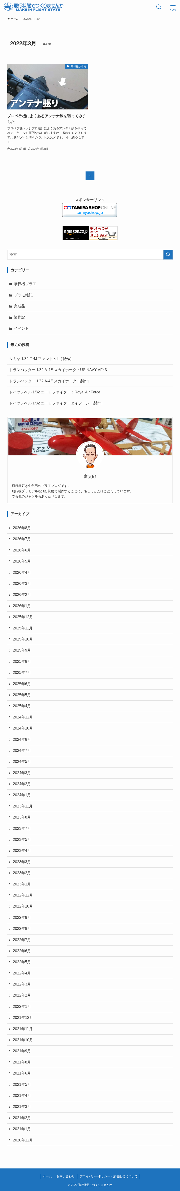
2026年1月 (22, 606)
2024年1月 (22, 795)
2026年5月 (22, 561)
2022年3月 (22, 984)
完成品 (19, 306)
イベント (21, 328)
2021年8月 (22, 1062)
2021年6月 (22, 1073)
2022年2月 (22, 995)
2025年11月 (23, 628)
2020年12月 (23, 1140)
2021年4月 (22, 1096)
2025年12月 (23, 617)
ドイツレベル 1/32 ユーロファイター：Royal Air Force (54, 392)
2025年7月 (22, 673)
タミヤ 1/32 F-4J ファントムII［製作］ (41, 359)
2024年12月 (23, 717)
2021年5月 (22, 1084)
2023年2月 (22, 873)
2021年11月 (23, 1029)
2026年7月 (22, 539)
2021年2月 (22, 1118)
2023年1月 (22, 884)
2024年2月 (22, 784)
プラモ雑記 (23, 295)
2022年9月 (22, 917)
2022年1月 (22, 1007)
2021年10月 (23, 1040)
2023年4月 (22, 851)
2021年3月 (22, 1107)
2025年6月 (22, 684)
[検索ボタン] (159, 7)
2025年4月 (22, 706)
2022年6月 (22, 951)
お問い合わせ (65, 1176)
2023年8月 (22, 817)
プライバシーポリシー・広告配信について (109, 1176)
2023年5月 (22, 840)
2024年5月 (22, 762)
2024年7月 (22, 751)
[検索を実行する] (168, 255)
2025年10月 (23, 639)
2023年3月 (22, 862)
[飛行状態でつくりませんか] (34, 7)
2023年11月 (23, 806)
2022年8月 (22, 929)
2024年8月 (22, 739)
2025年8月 (22, 661)
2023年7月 (22, 828)
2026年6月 (22, 550)
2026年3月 (22, 584)
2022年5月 (22, 962)
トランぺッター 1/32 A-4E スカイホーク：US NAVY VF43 (58, 370)
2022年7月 (22, 940)
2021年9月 (22, 1051)
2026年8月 (22, 528)
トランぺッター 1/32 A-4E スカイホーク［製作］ (50, 381)
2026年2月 (22, 595)
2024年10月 (23, 728)
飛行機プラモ (25, 284)
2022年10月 (23, 906)
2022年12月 (23, 895)
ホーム (47, 1176)
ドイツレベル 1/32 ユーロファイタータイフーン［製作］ (57, 403)
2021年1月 (22, 1129)
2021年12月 (23, 1018)
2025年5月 (22, 695)
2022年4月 (22, 973)
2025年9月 (22, 650)
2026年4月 (22, 572)
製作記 (19, 317)
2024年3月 (22, 773)
